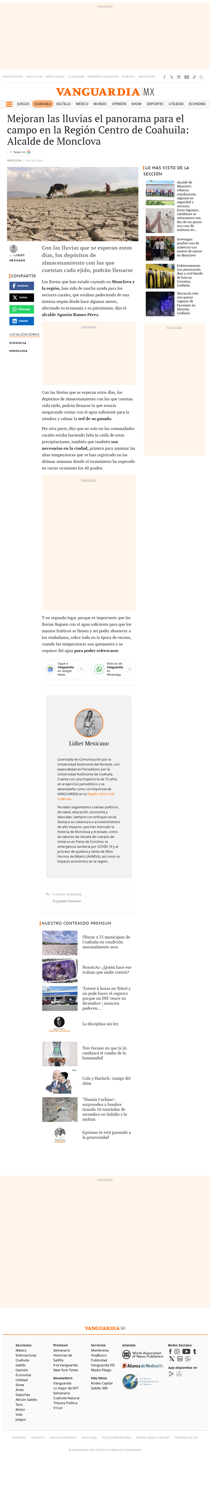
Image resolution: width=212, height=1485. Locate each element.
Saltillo (63, 104)
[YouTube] (186, 77)
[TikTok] (194, 77)
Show (136, 104)
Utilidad (176, 104)
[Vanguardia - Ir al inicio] (105, 91)
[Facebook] (164, 77)
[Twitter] (172, 77)
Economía (198, 104)
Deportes (155, 104)
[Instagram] (179, 77)
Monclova (14, 160)
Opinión (119, 104)
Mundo (100, 104)
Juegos (23, 104)
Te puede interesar (66, 901)
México (82, 104)
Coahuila (42, 104)
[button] (9, 104)
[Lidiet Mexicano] (89, 723)
